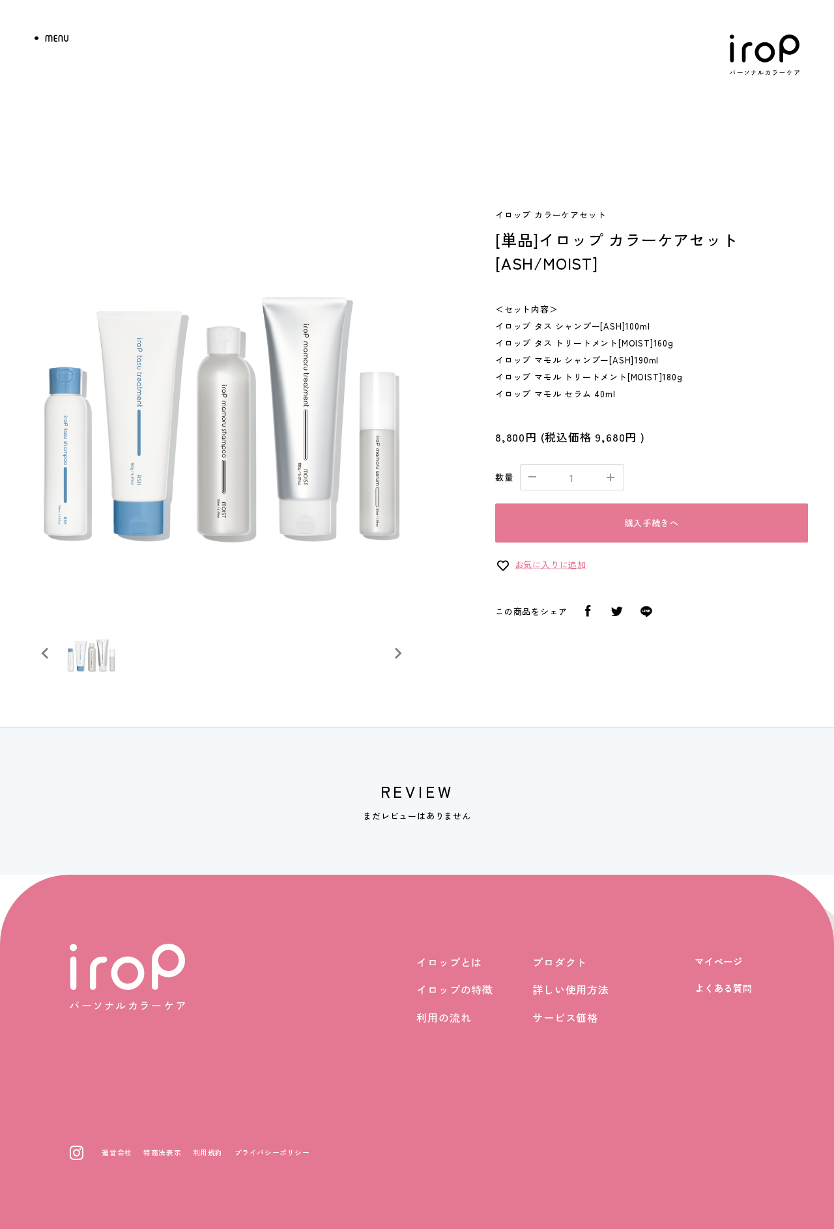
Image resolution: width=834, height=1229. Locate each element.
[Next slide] (397, 653)
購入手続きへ (652, 522)
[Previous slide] (46, 653)
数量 (504, 477)
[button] (91, 653)
